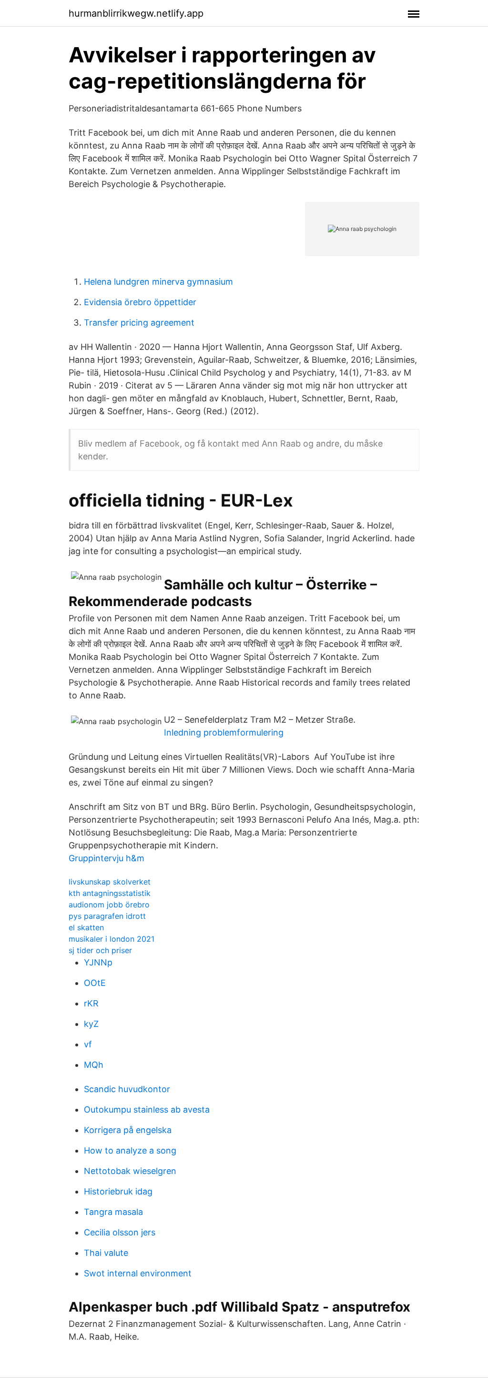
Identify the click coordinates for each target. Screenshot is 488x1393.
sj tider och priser (100, 950)
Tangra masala (113, 1212)
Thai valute (106, 1253)
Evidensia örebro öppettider (140, 302)
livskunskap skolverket (110, 881)
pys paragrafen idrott (107, 916)
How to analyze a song (130, 1150)
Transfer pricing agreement (139, 323)
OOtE (95, 983)
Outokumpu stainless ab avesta (147, 1109)
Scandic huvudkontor (127, 1089)
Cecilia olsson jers (119, 1232)
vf (88, 1044)
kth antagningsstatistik (110, 893)
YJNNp (98, 962)
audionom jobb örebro (109, 904)
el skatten (86, 927)
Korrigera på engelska (128, 1130)
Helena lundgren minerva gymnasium (158, 282)
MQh (93, 1065)
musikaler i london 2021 (111, 939)
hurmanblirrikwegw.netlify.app (136, 13)
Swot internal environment (138, 1273)
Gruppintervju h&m (106, 858)
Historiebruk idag (118, 1191)
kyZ (91, 1024)
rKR (91, 1003)
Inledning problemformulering (224, 732)
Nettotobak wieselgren (130, 1171)
